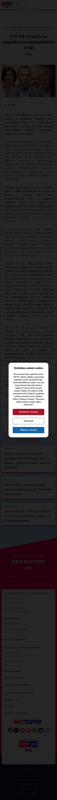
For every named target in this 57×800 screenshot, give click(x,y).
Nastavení (28, 421)
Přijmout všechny (28, 430)
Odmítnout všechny (28, 412)
